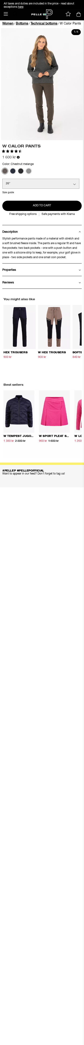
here (20, 7)
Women (8, 23)
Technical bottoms (44, 23)
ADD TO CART (42, 205)
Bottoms (22, 23)
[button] (5, 14)
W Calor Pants (70, 23)
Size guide (8, 192)
